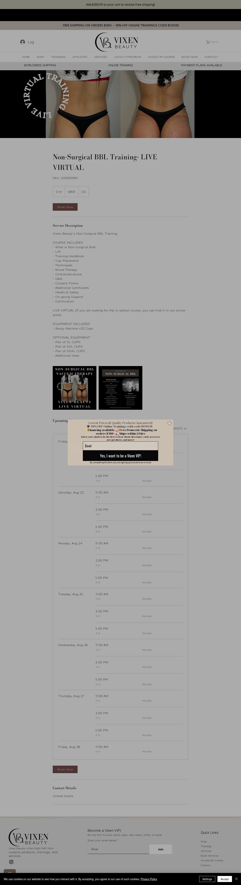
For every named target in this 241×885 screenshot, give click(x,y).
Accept (225, 879)
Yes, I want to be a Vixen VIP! (120, 456)
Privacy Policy (149, 879)
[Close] (169, 423)
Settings (207, 879)
